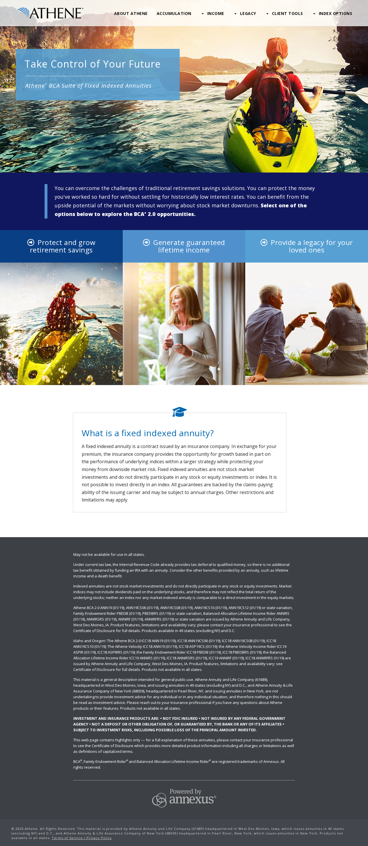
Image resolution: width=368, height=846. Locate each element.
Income (215, 13)
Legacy (248, 13)
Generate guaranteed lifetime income (189, 246)
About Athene (131, 13)
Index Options (335, 13)
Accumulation (174, 13)
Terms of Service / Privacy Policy (82, 838)
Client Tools (287, 13)
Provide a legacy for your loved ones (312, 246)
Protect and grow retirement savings (62, 246)
